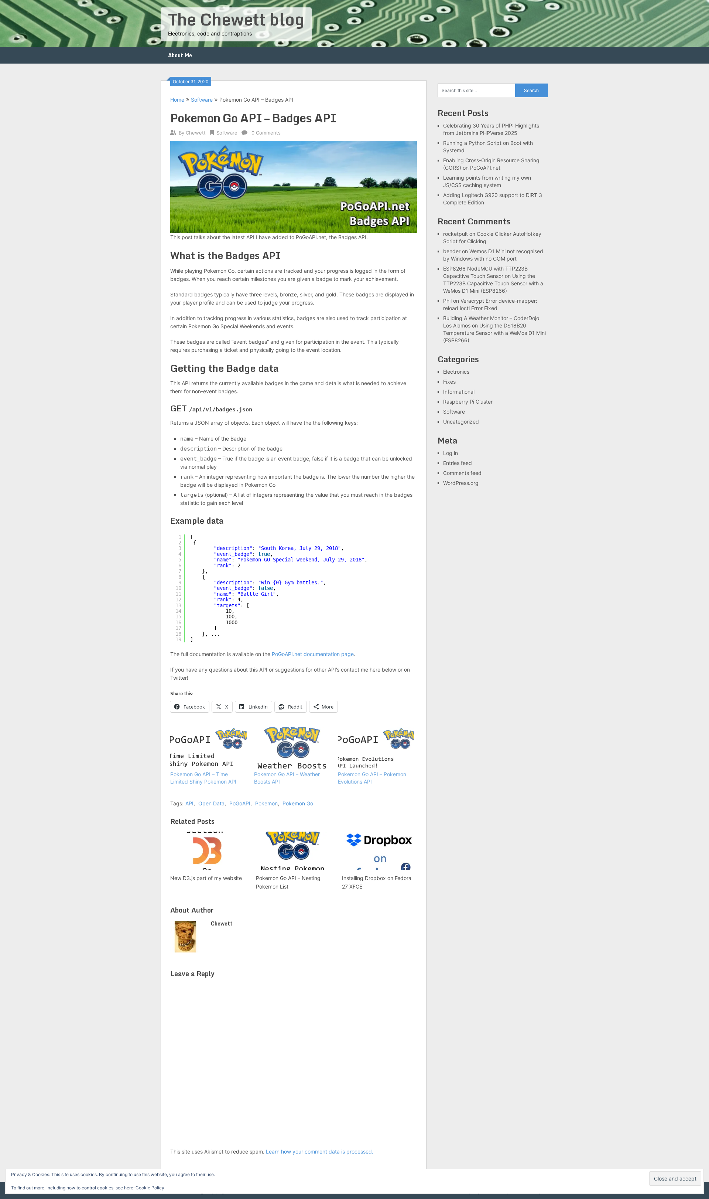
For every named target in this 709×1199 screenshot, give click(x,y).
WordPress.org (461, 483)
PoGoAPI (239, 803)
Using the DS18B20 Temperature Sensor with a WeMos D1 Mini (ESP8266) (494, 332)
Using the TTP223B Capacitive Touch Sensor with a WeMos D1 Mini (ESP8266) (493, 283)
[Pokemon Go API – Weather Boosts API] (292, 749)
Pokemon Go (297, 803)
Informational (459, 391)
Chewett (196, 133)
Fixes (449, 381)
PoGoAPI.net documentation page (313, 654)
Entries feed (457, 463)
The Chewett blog (236, 19)
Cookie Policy (150, 1187)
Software (202, 99)
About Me (180, 55)
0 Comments (266, 133)
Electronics (456, 371)
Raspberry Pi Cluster (468, 401)
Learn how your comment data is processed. (319, 1151)
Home (177, 99)
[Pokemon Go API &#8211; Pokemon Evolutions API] (376, 749)
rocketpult (455, 234)
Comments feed (462, 473)
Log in (450, 453)
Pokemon (266, 803)
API (189, 803)
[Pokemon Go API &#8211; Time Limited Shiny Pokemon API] (208, 749)
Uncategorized (461, 421)
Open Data (211, 803)
